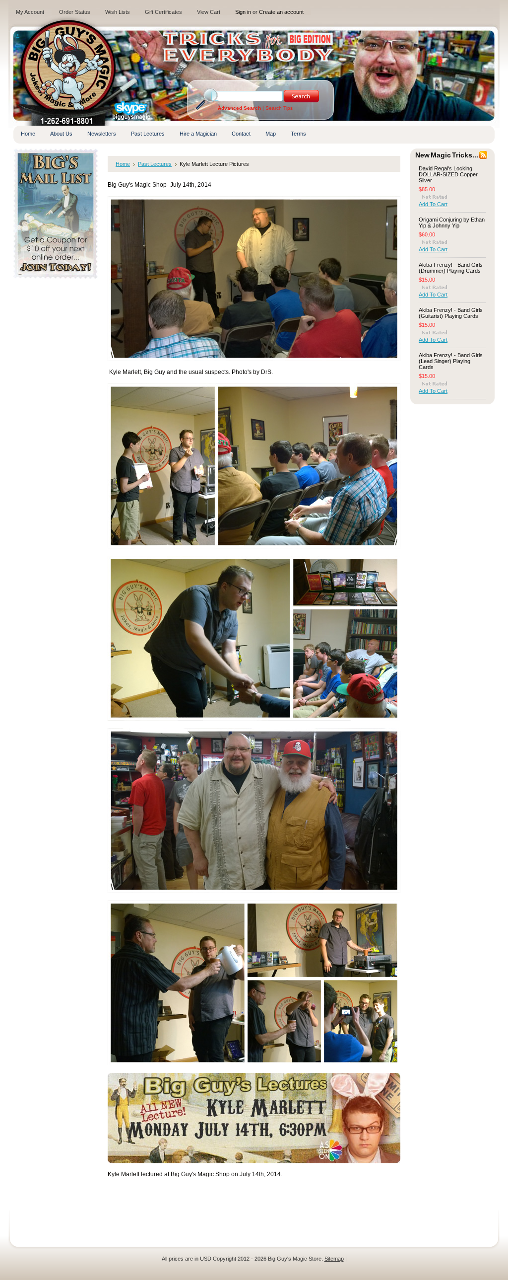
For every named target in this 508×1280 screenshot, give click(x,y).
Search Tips (279, 108)
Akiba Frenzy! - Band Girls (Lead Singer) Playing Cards (451, 361)
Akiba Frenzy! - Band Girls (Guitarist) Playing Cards (451, 313)
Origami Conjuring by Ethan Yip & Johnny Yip (452, 222)
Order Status (74, 12)
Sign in (243, 12)
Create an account (281, 12)
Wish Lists (117, 12)
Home (123, 164)
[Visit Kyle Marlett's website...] (254, 1161)
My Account (30, 12)
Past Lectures (155, 164)
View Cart (208, 12)
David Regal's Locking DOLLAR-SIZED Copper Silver (448, 174)
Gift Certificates (163, 12)
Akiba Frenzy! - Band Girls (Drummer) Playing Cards (451, 268)
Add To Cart (433, 204)
